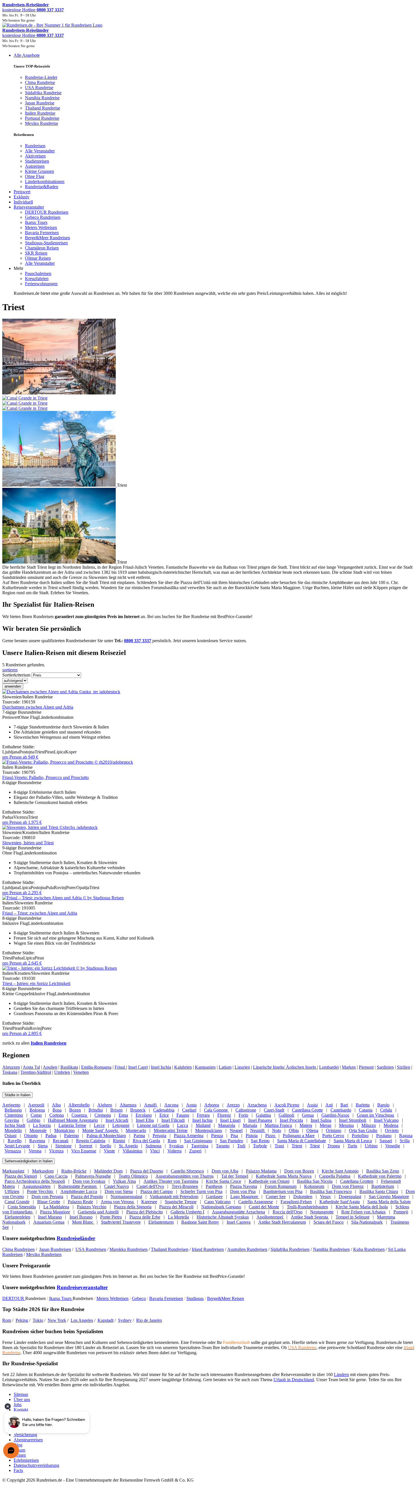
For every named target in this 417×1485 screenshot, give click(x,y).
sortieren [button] (10, 669)
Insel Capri (138, 1067)
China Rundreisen (18, 1249)
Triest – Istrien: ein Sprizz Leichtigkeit (36, 983)
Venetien (81, 1072)
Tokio (38, 1320)
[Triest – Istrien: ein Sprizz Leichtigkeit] (59, 968)
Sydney (125, 1320)
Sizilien (403, 1067)
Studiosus (195, 1298)
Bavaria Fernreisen (166, 1298)
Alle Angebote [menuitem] (27, 55)
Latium (225, 1067)
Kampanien (205, 1067)
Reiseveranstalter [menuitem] (29, 207)
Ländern (341, 1374)
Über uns (22, 1399)
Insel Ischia (161, 1067)
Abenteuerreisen (28, 1439)
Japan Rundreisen (55, 1249)
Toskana (9, 1072)
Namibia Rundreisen (331, 1249)
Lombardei (329, 1067)
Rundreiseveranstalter (82, 1287)
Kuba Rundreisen (369, 1249)
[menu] (208, 174)
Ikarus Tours (61, 1298)
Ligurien (242, 1067)
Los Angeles (82, 1320)
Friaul (120, 1067)
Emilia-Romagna (96, 1067)
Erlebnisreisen (26, 1460)
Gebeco (139, 1298)
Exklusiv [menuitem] (22, 196)
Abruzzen (11, 1067)
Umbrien (62, 1072)
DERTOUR (13, 1298)
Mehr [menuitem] (18, 268)
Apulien (50, 1067)
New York (57, 1320)
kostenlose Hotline (33, 9)
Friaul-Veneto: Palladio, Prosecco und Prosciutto (45, 777)
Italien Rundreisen (48, 1043)
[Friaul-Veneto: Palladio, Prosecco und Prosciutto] (67, 762)
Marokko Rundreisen (128, 1249)
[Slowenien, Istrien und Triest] (50, 827)
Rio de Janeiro (149, 1320)
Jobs (18, 1404)
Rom (6, 1320)
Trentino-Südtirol (35, 1072)
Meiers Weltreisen (112, 1298)
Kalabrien (183, 1067)
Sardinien (385, 1067)
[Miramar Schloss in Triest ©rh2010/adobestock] (59, 562)
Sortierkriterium (16, 675)
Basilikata (69, 1067)
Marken (349, 1067)
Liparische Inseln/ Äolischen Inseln (285, 1067)
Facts (18, 1470)
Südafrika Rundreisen (290, 1249)
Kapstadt (105, 1320)
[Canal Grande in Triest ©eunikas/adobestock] (208, 400)
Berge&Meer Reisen (225, 1298)
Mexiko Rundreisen (44, 1254)
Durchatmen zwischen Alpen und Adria (37, 707)
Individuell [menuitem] (23, 201)
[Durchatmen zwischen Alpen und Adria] (61, 691)
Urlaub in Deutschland (293, 1379)
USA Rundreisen (90, 1249)
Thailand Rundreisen (169, 1249)
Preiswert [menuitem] (22, 191)
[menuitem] (35, 145)
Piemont (366, 1067)
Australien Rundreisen (247, 1249)
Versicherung (25, 1434)
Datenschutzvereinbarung (36, 1465)
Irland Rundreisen (208, 1249)
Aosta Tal (31, 1067)
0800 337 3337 (137, 640)
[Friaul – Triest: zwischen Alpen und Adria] (63, 897)
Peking (22, 1320)
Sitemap (21, 1394)
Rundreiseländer (76, 1238)
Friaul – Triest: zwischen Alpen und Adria (39, 913)
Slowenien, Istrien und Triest (28, 842)
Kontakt (21, 1409)
